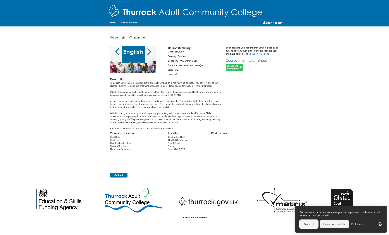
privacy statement (259, 53)
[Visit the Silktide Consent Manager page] (380, 224)
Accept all (309, 224)
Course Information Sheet (246, 60)
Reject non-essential (334, 224)
